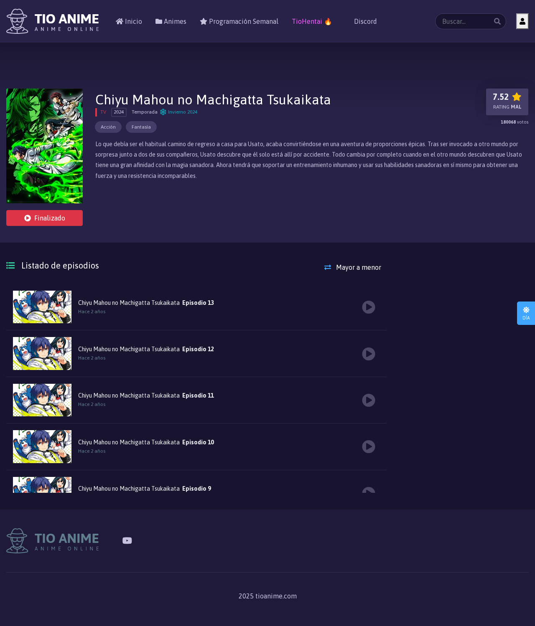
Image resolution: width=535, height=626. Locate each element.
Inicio (132, 21)
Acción (108, 127)
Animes (174, 21)
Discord (364, 21)
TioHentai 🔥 (312, 21)
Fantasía (141, 127)
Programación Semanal (242, 21)
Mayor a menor (357, 267)
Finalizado (49, 218)
